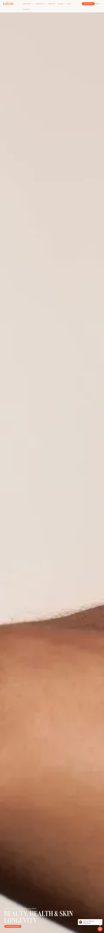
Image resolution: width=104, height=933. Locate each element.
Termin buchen (88, 4)
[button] (28, 4)
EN (99, 4)
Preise (68, 4)
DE (97, 4)
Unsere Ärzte (51, 4)
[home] (8, 3)
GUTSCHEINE (26, 9)
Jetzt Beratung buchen (13, 926)
